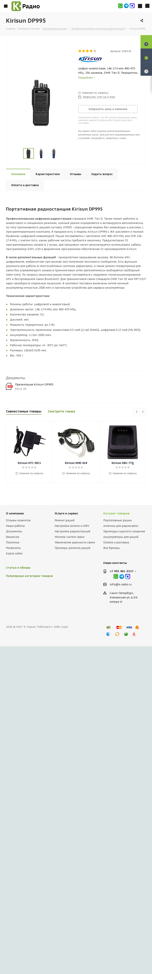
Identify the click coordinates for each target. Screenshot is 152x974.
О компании (15, 513)
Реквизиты (13, 548)
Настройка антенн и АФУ (72, 526)
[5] (95, 51)
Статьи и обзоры (18, 567)
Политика (12, 542)
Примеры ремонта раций (72, 548)
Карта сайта (14, 553)
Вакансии (12, 537)
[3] (87, 51)
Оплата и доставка (116, 542)
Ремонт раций (64, 520)
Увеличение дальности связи (75, 542)
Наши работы (15, 526)
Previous (136, 412)
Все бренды (111, 548)
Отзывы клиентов (18, 520)
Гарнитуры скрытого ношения (124, 531)
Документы (14, 531)
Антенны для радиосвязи (120, 526)
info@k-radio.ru (121, 584)
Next (143, 412)
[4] (91, 51)
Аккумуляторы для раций (120, 537)
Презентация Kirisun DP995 (34, 384)
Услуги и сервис (66, 513)
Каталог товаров (116, 513)
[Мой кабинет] (140, 6)
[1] (80, 51)
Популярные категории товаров (29, 576)
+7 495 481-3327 (122, 571)
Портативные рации (117, 520)
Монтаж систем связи (69, 537)
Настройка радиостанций (72, 531)
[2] (84, 51)
